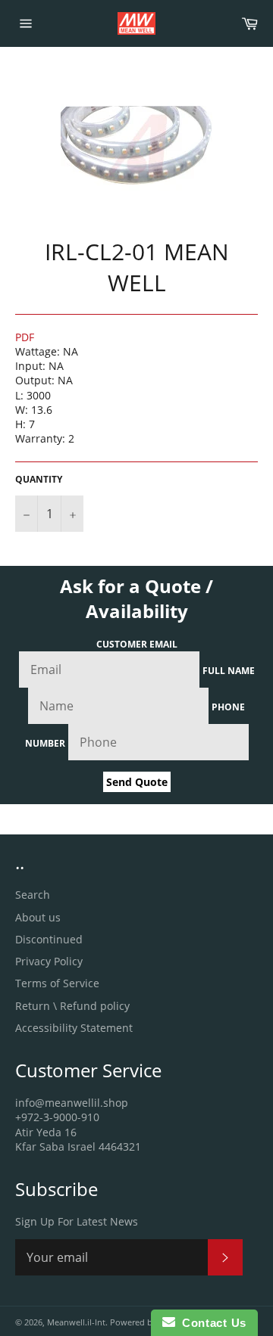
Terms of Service (57, 983)
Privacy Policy (49, 961)
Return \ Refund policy (72, 1006)
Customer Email (136, 644)
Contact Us (210, 1322)
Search (32, 894)
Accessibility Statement (74, 1028)
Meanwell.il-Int (76, 1322)
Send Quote (137, 782)
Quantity (38, 480)
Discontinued (49, 939)
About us (38, 917)
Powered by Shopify (150, 1322)
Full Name (228, 670)
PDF (24, 337)
